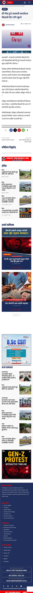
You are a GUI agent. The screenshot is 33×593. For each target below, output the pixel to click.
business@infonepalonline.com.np (16, 581)
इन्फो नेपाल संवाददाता (10, 25)
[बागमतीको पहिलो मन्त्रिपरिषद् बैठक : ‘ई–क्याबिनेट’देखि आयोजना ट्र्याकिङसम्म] (25, 376)
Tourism (6, 507)
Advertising (7, 550)
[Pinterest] (19, 130)
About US (7, 553)
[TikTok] (12, 586)
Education (7, 529)
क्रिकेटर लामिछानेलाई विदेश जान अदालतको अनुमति (25, 141)
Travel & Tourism (9, 525)
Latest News (7, 509)
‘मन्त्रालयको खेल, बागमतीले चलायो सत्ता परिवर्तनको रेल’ (10, 211)
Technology (7, 534)
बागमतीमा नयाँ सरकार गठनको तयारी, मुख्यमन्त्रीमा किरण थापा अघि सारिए (10, 402)
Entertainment (8, 538)
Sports (6, 536)
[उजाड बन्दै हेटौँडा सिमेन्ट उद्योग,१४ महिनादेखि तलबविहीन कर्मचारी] (25, 200)
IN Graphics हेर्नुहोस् (16, 267)
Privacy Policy (8, 516)
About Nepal (7, 505)
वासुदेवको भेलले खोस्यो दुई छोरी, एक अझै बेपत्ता (10, 173)
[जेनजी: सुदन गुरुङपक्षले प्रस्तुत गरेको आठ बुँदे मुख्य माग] (16, 242)
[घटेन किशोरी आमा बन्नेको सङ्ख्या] (16, 287)
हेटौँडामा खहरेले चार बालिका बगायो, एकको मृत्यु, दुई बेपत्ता (10, 428)
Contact (6, 556)
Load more (16, 315)
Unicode (6, 561)
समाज (3, 6)
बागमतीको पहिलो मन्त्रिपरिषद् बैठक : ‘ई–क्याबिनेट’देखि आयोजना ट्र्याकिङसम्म (9, 377)
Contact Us (7, 514)
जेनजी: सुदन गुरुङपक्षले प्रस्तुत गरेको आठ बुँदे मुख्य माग (16, 260)
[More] (27, 130)
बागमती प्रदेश (5, 372)
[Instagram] (8, 586)
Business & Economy (10, 527)
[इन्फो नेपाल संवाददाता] (3, 24)
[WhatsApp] (23, 130)
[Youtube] (21, 586)
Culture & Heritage (9, 512)
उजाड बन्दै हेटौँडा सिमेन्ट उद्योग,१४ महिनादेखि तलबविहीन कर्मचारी (9, 200)
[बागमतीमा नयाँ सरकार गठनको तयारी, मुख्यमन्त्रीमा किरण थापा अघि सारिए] (25, 402)
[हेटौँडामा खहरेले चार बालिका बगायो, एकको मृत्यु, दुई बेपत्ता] (25, 428)
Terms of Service (9, 518)
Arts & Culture (8, 532)
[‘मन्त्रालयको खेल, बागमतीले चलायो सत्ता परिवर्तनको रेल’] (25, 213)
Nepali (5, 558)
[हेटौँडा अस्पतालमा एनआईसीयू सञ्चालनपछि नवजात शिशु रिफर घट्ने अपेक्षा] (25, 187)
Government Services (10, 540)
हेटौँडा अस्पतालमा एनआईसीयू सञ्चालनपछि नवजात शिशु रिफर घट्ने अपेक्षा (9, 187)
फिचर (3, 170)
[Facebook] (11, 130)
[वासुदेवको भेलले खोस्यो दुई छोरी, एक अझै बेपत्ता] (25, 174)
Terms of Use (8, 547)
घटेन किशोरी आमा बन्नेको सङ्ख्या (16, 303)
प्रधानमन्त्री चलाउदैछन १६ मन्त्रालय (8, 140)
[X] (15, 130)
